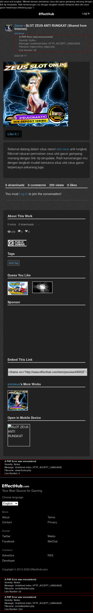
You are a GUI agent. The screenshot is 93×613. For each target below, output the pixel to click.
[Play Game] (35, 125)
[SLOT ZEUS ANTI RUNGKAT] (18, 400)
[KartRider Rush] (18, 288)
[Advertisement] (29, 329)
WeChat (53, 541)
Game (18, 25)
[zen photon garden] (42, 287)
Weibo (51, 536)
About (6, 517)
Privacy (52, 522)
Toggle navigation (5, 13)
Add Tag (13, 263)
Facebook (8, 541)
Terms (51, 517)
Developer (8, 560)
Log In (86, 13)
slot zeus (62, 149)
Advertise (8, 555)
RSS (50, 555)
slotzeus (19, 33)
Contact (7, 522)
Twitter (6, 536)
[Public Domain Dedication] (17, 245)
